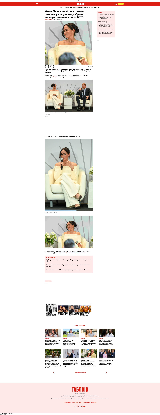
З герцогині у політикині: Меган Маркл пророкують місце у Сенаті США (66, 270)
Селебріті (62, 7)
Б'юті (74, 7)
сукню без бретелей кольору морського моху (72, 253)
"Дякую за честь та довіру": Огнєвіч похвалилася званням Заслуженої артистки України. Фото (69, 343)
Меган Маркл (48, 281)
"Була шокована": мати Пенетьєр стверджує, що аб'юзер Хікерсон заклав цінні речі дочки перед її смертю (70, 363)
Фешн (71, 7)
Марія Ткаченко (48, 19)
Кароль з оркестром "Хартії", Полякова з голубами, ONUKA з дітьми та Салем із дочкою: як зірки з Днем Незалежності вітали (53, 364)
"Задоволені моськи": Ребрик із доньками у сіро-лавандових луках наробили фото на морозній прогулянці (106, 16)
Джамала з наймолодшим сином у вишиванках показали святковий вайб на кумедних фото (52, 342)
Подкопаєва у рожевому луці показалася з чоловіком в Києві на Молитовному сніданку (106, 362)
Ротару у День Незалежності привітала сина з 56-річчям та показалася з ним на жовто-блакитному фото (88, 363)
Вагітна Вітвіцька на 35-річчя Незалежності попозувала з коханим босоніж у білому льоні (106, 342)
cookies (12, 413)
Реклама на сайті (67, 402)
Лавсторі (86, 7)
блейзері (53, 77)
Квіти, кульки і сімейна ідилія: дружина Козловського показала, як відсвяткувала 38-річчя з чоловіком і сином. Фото (106, 32)
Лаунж (100, 12)
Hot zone (91, 7)
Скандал (67, 7)
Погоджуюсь (3, 414)
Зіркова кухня (79, 7)
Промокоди (93, 402)
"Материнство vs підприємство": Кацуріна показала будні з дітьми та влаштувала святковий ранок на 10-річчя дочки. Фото (105, 24)
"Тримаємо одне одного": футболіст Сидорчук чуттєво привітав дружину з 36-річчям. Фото (88, 342)
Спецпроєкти (97, 7)
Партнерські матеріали (84, 402)
